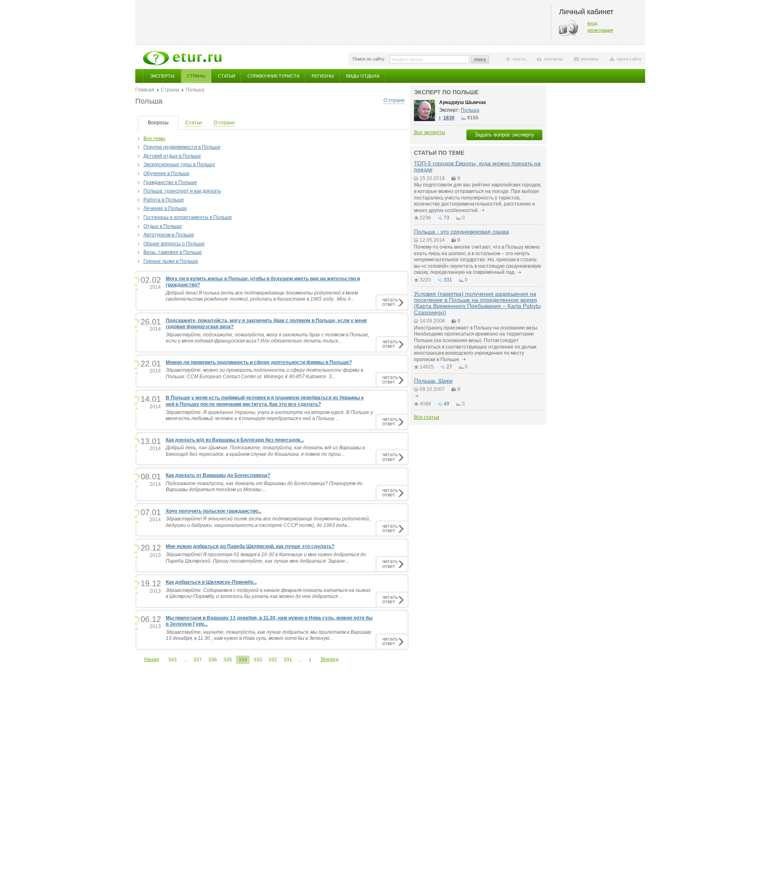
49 (446, 404)
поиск (480, 59)
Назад (151, 659)
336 (212, 660)
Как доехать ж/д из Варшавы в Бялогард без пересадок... (235, 440)
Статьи (226, 76)
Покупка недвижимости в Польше (182, 147)
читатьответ (390, 302)
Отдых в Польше (162, 226)
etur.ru (519, 58)
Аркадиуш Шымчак (462, 102)
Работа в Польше (163, 200)
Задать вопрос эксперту (504, 135)
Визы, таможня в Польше (172, 252)
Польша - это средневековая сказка (461, 231)
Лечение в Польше (165, 208)
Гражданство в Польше (170, 182)
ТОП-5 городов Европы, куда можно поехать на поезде (477, 166)
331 (288, 660)
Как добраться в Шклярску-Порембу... (211, 582)
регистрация (600, 30)
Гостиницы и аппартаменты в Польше (187, 217)
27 (449, 367)
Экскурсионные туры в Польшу (179, 164)
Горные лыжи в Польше (170, 261)
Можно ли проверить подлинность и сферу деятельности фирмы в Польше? (259, 362)
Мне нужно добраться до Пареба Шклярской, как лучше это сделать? (250, 546)
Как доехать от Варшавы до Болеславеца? (218, 475)
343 (172, 660)
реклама (589, 58)
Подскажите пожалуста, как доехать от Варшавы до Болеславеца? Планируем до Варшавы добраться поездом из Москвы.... (264, 487)
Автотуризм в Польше (168, 235)
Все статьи (426, 417)
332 (273, 660)
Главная (144, 90)
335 (227, 660)
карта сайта (629, 58)
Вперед (329, 659)
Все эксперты (429, 132)
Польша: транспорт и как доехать (182, 191)
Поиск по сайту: (369, 58)
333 (258, 660)
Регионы (323, 76)
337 (197, 660)
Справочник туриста (273, 76)
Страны (196, 76)
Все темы (154, 138)
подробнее (482, 210)
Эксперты (162, 76)
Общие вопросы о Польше (174, 244)
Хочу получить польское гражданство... (214, 511)
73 (446, 218)
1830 (449, 118)
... (185, 660)
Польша (470, 110)
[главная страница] (182, 58)
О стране (394, 100)
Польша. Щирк (433, 380)
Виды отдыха (362, 76)
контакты (553, 58)
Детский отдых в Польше (172, 156)
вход (592, 23)
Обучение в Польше (166, 173)
